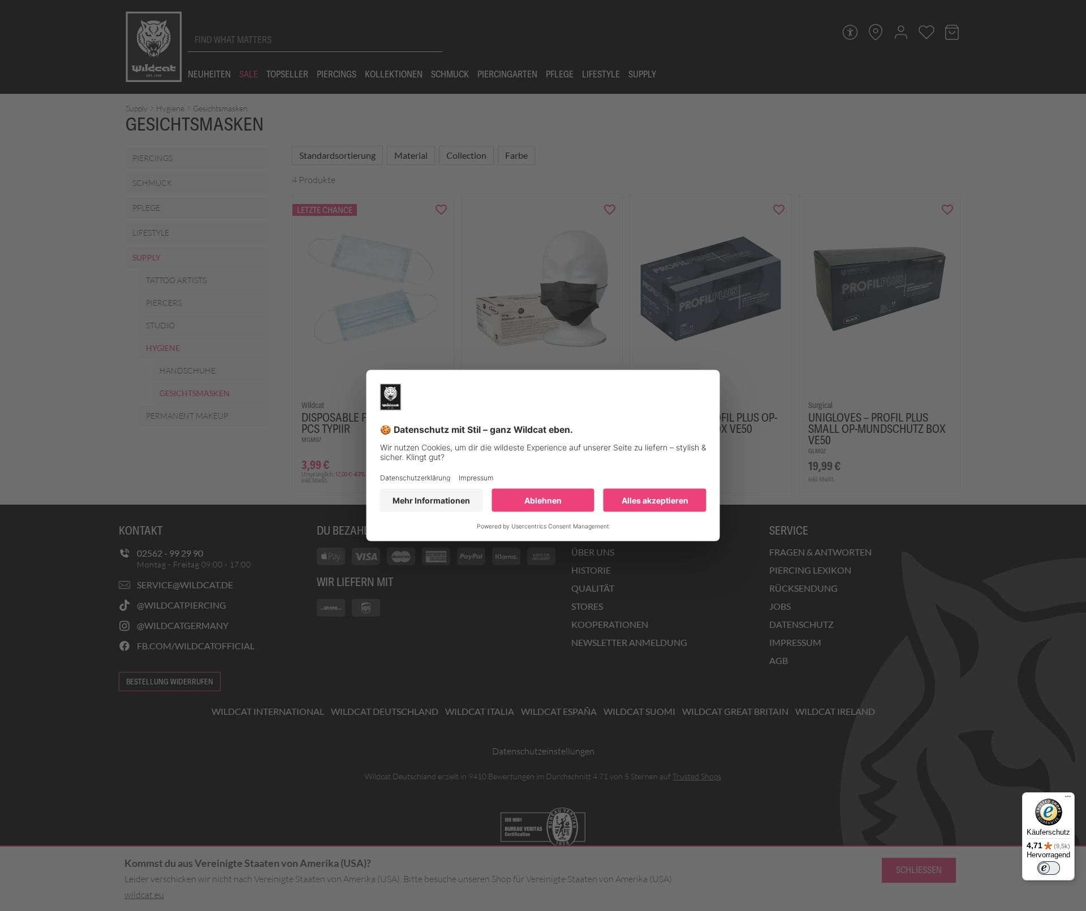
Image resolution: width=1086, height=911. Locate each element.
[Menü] (1068, 799)
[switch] (1048, 868)
